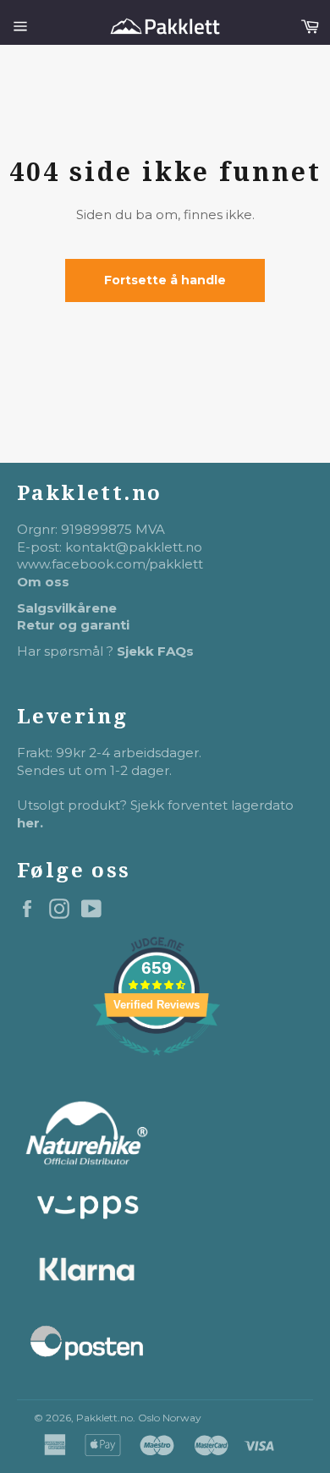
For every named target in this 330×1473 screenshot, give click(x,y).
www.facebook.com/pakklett (110, 564)
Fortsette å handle (165, 280)
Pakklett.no (104, 1417)
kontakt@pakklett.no (133, 547)
